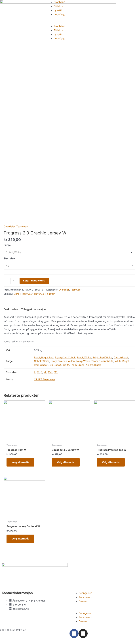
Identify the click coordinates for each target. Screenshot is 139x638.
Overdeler (9, 226)
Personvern (85, 597)
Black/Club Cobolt (65, 357)
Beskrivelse (11, 309)
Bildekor (58, 6)
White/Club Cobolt (50, 364)
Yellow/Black (93, 364)
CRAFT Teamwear (23, 294)
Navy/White (83, 361)
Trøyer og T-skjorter (44, 294)
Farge (7, 245)
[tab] (11, 309)
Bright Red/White (102, 357)
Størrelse (9, 258)
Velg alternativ (20, 462)
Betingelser (85, 593)
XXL (50, 372)
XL (45, 372)
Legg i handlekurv (34, 280)
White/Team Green (74, 364)
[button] (69, 22)
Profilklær (59, 2)
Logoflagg (59, 14)
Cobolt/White (41, 361)
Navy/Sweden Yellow (63, 361)
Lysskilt (58, 10)
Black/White (84, 357)
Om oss (83, 601)
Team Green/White (102, 361)
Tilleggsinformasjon (33, 309)
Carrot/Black (121, 357)
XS (56, 372)
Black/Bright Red (43, 357)
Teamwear (22, 226)
